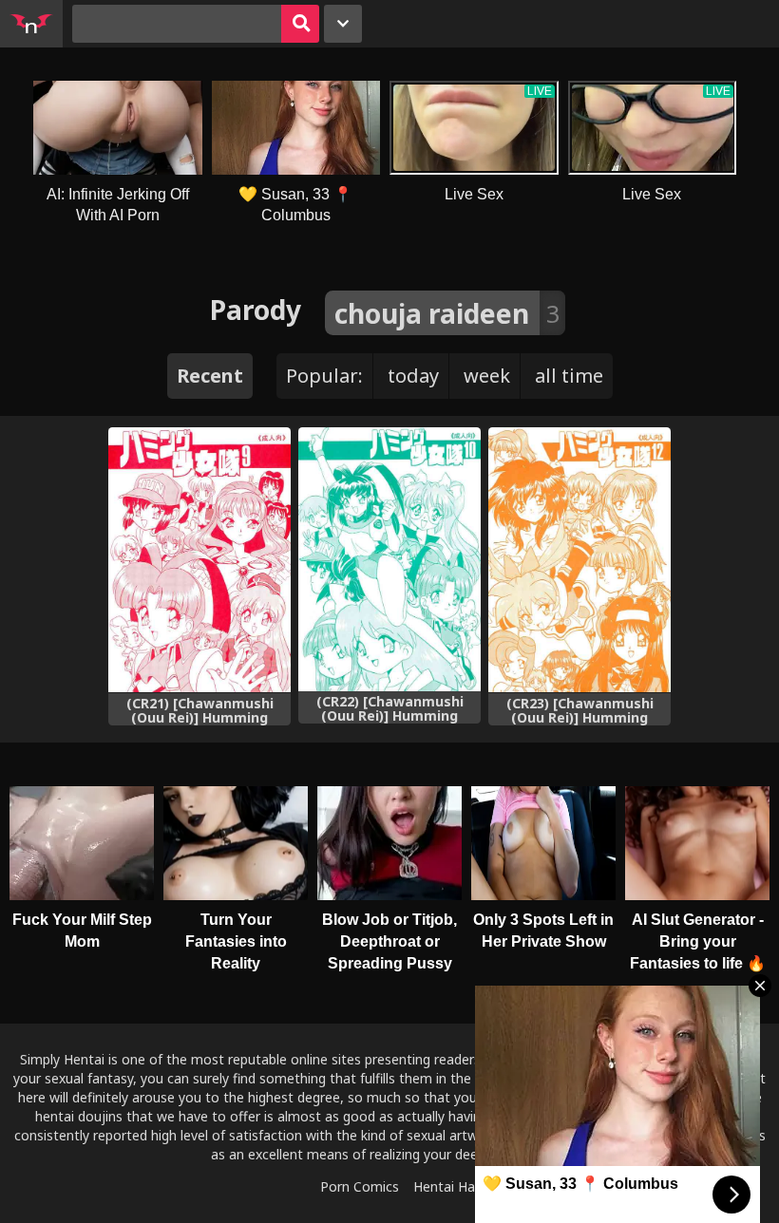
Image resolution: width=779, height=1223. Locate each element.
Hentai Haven (455, 1186)
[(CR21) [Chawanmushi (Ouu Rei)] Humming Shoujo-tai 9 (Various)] (199, 560)
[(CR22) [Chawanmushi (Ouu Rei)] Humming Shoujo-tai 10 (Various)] (389, 559)
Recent (210, 375)
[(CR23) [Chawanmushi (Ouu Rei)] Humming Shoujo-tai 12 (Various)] (579, 560)
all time (569, 375)
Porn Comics (359, 1186)
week (487, 375)
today (413, 375)
